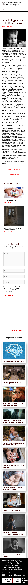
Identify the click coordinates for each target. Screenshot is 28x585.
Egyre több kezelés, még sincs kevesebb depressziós (14, 466)
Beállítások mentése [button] (17, 580)
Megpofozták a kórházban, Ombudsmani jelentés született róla (13, 533)
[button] (3, 575)
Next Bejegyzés (14, 174)
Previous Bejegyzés (14, 169)
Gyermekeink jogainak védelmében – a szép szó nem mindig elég (13, 444)
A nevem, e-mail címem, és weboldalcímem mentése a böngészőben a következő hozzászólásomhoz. (11, 289)
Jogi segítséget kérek (14, 330)
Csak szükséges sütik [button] (24, 580)
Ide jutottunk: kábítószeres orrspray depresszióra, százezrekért (13, 404)
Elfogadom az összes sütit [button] (7, 580)
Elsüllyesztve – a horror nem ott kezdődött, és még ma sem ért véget (13, 421)
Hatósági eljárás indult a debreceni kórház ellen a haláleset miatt (12, 488)
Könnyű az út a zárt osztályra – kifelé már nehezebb (13, 228)
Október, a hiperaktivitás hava (11, 510)
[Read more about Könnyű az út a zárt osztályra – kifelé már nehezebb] (14, 216)
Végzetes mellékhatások (11, 200)
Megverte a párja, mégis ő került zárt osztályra (13, 555)
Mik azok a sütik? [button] (6, 572)
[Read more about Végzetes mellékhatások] (14, 192)
